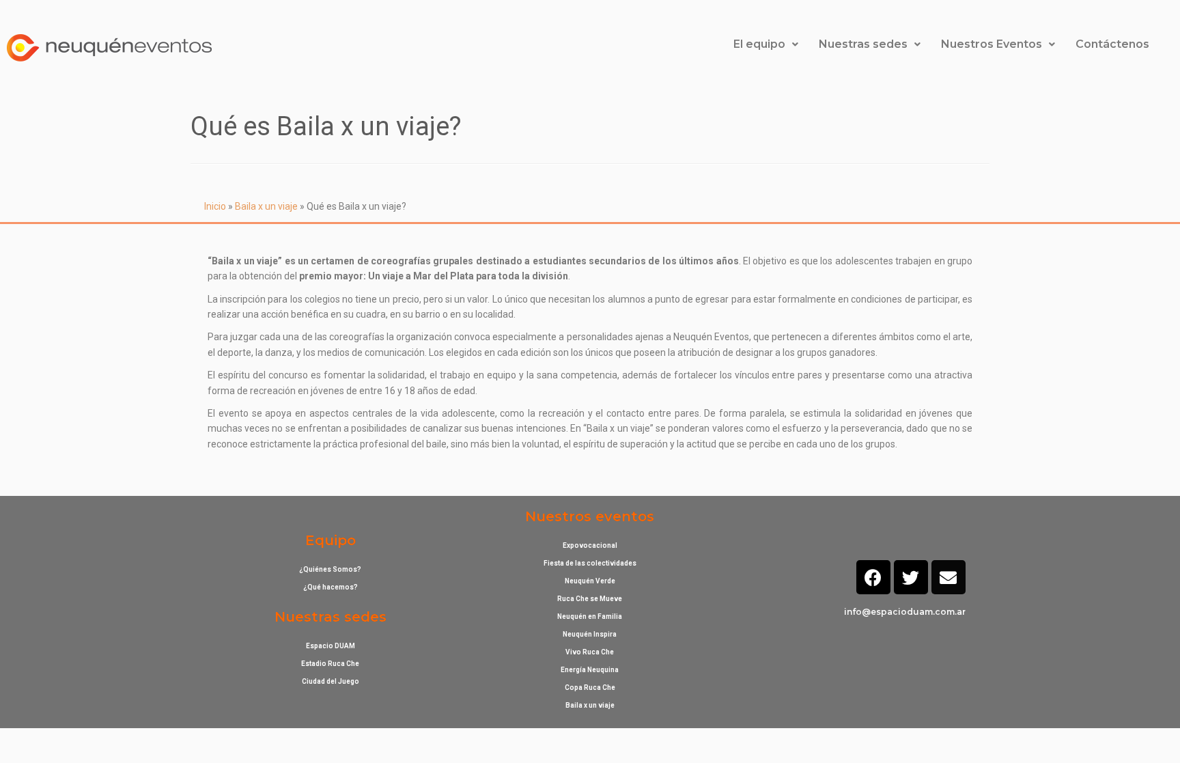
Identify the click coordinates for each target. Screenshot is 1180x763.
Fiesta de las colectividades (590, 563)
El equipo (759, 44)
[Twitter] (911, 577)
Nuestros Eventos (991, 44)
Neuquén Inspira (590, 634)
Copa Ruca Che (590, 687)
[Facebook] (873, 577)
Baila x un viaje (266, 206)
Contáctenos (1112, 44)
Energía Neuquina (590, 670)
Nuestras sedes (863, 44)
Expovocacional (590, 545)
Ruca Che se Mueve (589, 598)
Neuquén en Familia (589, 616)
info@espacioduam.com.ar (905, 612)
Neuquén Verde (590, 581)
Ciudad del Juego (330, 681)
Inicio (215, 206)
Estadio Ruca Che (330, 663)
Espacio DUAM (330, 646)
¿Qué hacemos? (330, 587)
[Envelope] (948, 577)
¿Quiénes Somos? (330, 569)
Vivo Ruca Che (589, 652)
